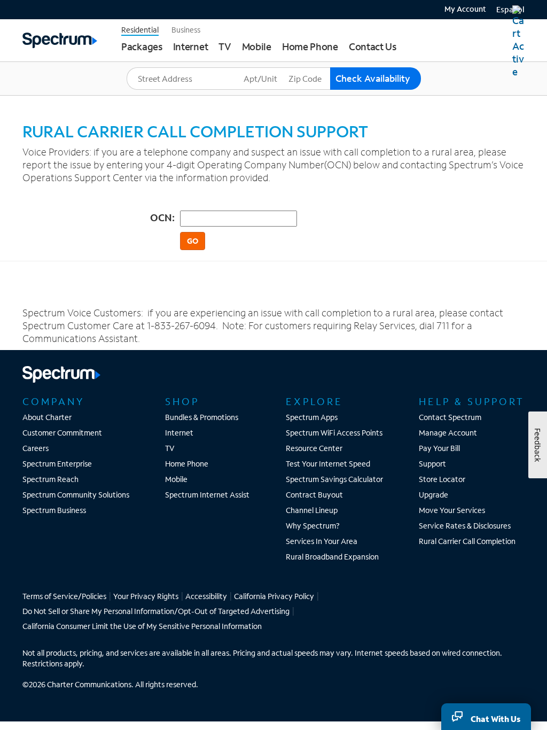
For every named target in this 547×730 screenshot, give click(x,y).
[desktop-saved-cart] (518, 41)
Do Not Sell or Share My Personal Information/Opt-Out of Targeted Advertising (156, 611)
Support (432, 464)
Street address (155, 68)
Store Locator (442, 479)
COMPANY (53, 401)
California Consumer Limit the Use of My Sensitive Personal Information (142, 626)
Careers (35, 448)
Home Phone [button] (310, 46)
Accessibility (206, 596)
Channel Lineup (312, 510)
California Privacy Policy (274, 596)
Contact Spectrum (450, 417)
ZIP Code (304, 68)
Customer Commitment (62, 433)
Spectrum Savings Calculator (334, 479)
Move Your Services (452, 510)
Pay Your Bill (439, 448)
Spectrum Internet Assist (207, 495)
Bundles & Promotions (201, 417)
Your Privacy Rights (145, 596)
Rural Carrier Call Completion (467, 541)
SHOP (182, 401)
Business (185, 30)
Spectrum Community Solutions (75, 495)
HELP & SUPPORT (472, 401)
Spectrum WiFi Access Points (334, 433)
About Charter (47, 417)
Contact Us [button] (372, 46)
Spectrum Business (54, 510)
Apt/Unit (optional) (274, 68)
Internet (179, 433)
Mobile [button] (256, 46)
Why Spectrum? (313, 526)
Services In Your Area (321, 541)
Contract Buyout (314, 495)
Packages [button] (141, 46)
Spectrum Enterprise (57, 464)
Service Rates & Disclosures (465, 526)
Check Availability (372, 78)
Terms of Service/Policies (64, 596)
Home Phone (186, 464)
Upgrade (433, 495)
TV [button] (224, 46)
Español (510, 9)
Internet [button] (190, 46)
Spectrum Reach (50, 479)
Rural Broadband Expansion (332, 557)
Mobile (176, 479)
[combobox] (184, 78)
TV (170, 448)
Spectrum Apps (312, 417)
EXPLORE (314, 401)
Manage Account (448, 433)
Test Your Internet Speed (328, 464)
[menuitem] (461, 8)
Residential (140, 30)
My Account (465, 9)
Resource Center (314, 448)
